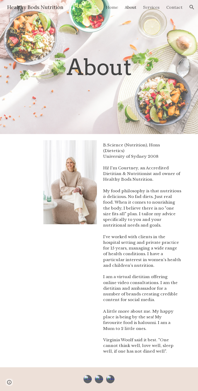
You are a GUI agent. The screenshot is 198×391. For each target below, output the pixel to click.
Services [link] (151, 7)
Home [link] (112, 7)
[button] (192, 7)
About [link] (130, 7)
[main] (98, 67)
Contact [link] (174, 7)
